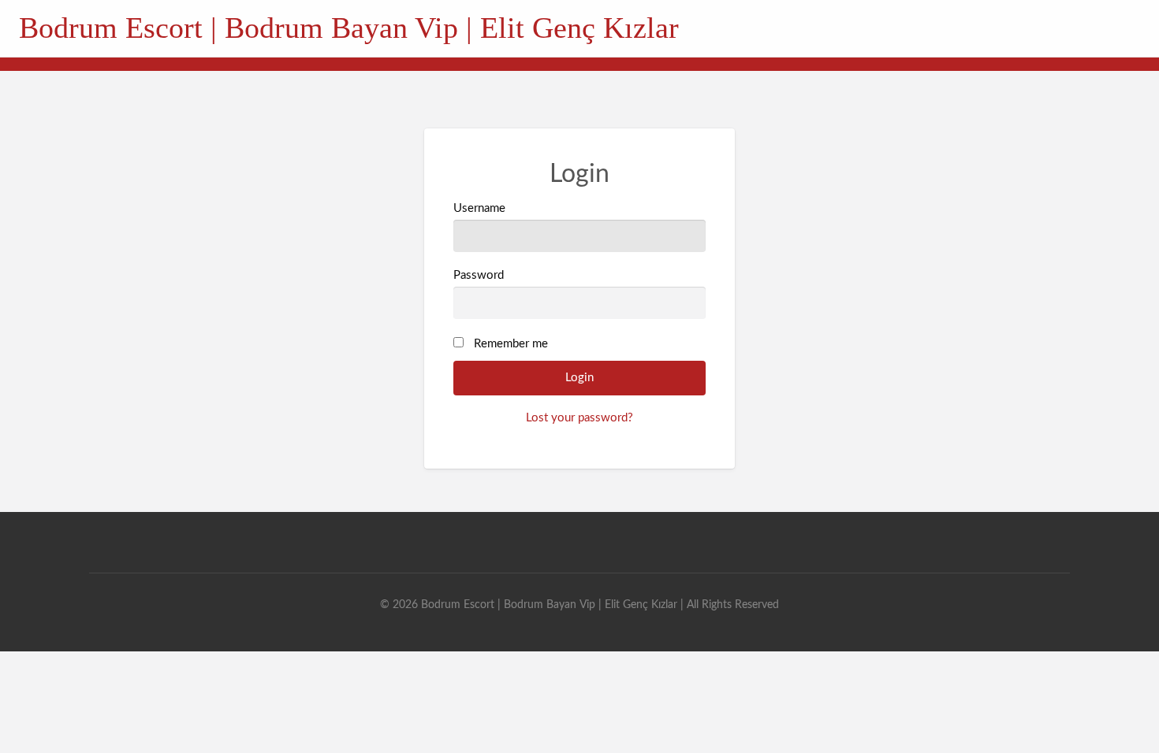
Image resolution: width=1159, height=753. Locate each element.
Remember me (511, 344)
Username (479, 208)
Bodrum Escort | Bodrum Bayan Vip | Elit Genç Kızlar (349, 27)
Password (478, 275)
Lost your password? (579, 418)
